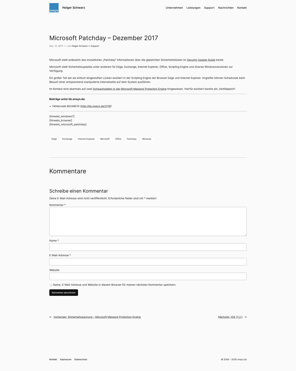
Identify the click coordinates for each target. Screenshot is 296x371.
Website (54, 270)
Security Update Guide (201, 59)
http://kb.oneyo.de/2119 (96, 106)
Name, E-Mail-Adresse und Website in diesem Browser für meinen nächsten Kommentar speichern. (114, 284)
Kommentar (57, 204)
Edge (54, 139)
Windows (146, 139)
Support (95, 46)
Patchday (132, 139)
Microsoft (105, 139)
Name (54, 240)
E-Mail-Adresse (60, 255)
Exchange (67, 139)
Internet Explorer (86, 139)
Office (118, 139)
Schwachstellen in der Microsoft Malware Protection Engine (129, 88)
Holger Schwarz (73, 7)
